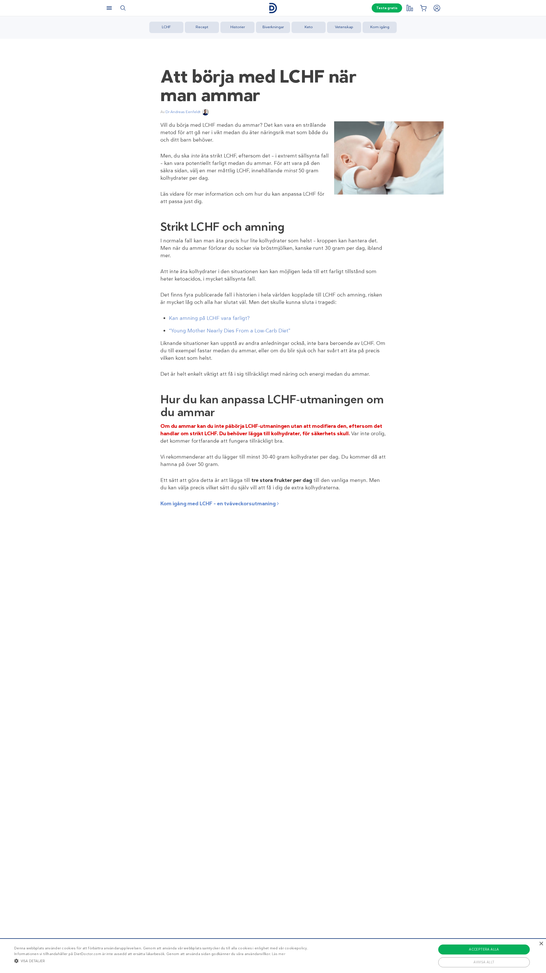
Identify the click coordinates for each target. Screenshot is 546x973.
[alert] (273, 955)
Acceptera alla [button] (484, 949)
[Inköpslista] (423, 8)
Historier (237, 26)
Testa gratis (387, 8)
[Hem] (273, 8)
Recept (202, 26)
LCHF (166, 26)
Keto (309, 26)
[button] (161, 961)
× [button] (541, 944)
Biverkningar (273, 26)
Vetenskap (344, 26)
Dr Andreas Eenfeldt (183, 111)
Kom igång (379, 26)
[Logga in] (436, 8)
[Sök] (123, 8)
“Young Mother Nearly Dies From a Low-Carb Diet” (229, 330)
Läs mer (278, 954)
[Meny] (109, 8)
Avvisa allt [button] (483, 962)
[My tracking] (409, 8)
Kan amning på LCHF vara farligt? (209, 318)
